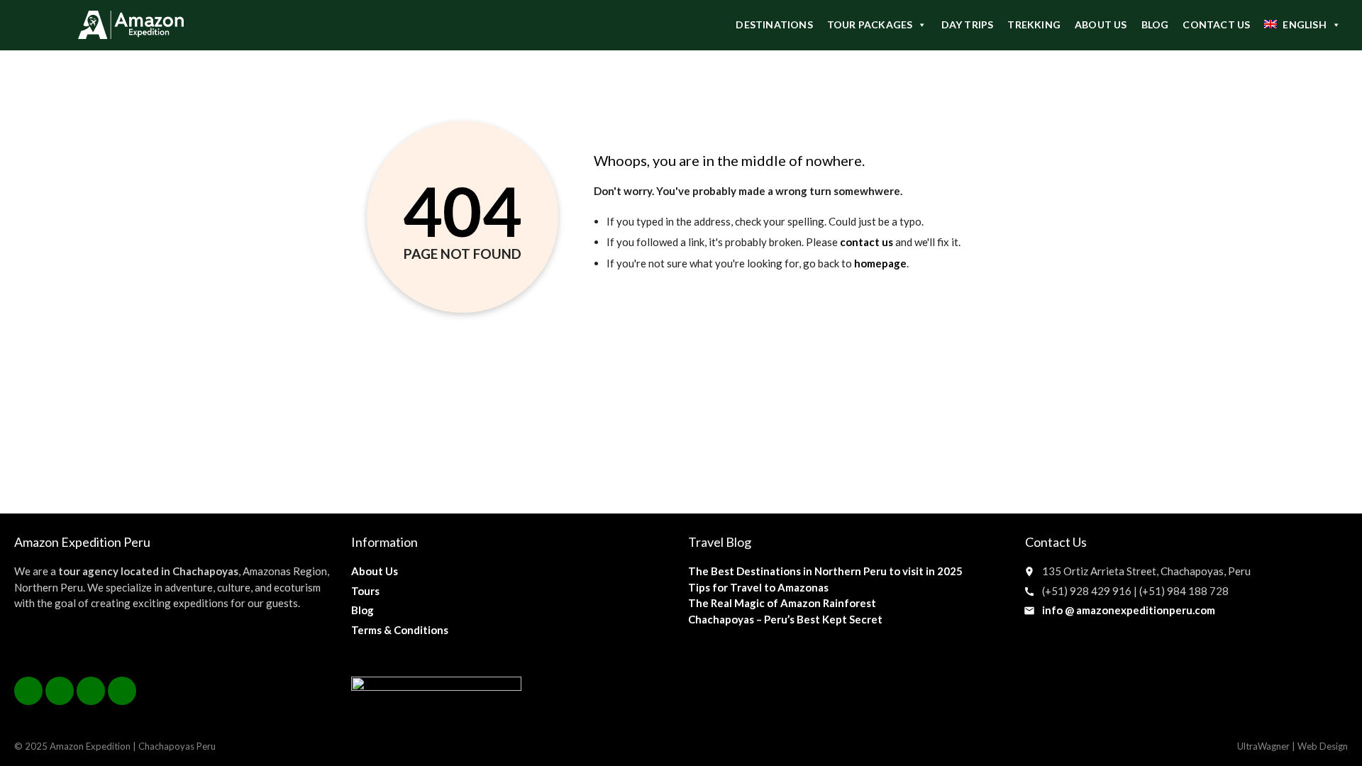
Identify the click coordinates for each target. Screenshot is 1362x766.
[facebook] (28, 691)
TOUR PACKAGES (870, 24)
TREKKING (1034, 24)
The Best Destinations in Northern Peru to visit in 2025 (825, 571)
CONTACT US (1216, 24)
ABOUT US (1101, 24)
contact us (866, 241)
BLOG (1155, 24)
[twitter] (59, 691)
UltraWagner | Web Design (1292, 746)
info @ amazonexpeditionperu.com (1128, 610)
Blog (362, 610)
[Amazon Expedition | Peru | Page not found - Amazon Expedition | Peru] (131, 25)
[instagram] (91, 691)
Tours (365, 590)
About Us (374, 571)
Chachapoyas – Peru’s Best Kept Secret (785, 619)
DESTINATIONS (774, 24)
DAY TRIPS (967, 24)
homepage (880, 263)
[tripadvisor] (122, 691)
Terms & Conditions (399, 629)
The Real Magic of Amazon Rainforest (782, 602)
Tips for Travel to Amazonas (758, 587)
